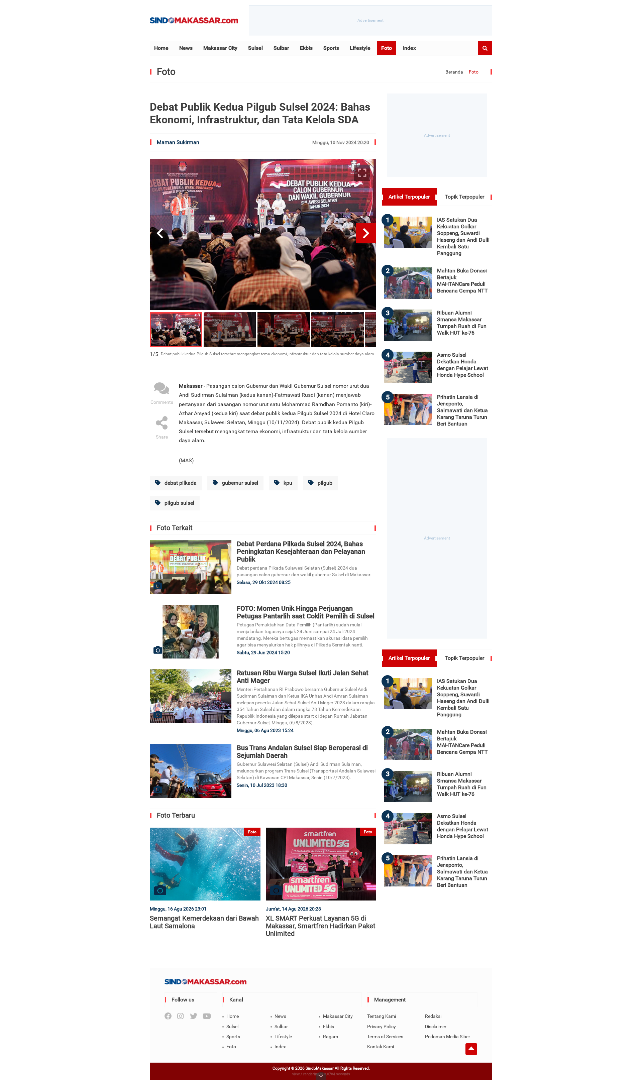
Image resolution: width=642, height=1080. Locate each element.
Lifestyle (360, 48)
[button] (160, 233)
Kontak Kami (380, 1046)
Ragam (330, 1036)
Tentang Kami (381, 1016)
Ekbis (306, 48)
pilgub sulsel (178, 503)
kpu (287, 483)
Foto (386, 48)
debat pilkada (180, 483)
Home (161, 48)
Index (409, 48)
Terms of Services (385, 1036)
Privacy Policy (381, 1026)
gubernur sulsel (239, 483)
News (186, 48)
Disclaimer (435, 1026)
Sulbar (281, 48)
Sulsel (255, 48)
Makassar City (220, 48)
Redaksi (433, 1016)
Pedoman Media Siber (447, 1036)
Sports (331, 48)
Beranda (454, 72)
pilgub (324, 483)
